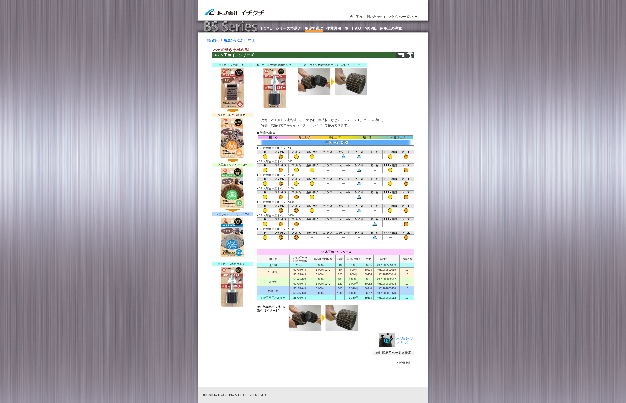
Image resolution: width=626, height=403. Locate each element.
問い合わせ (374, 16)
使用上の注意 (391, 28)
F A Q (356, 28)
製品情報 (213, 40)
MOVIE (371, 28)
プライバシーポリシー (403, 16)
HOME (266, 28)
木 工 (251, 40)
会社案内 (356, 16)
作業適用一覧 (337, 28)
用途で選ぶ (314, 28)
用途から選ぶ (233, 40)
